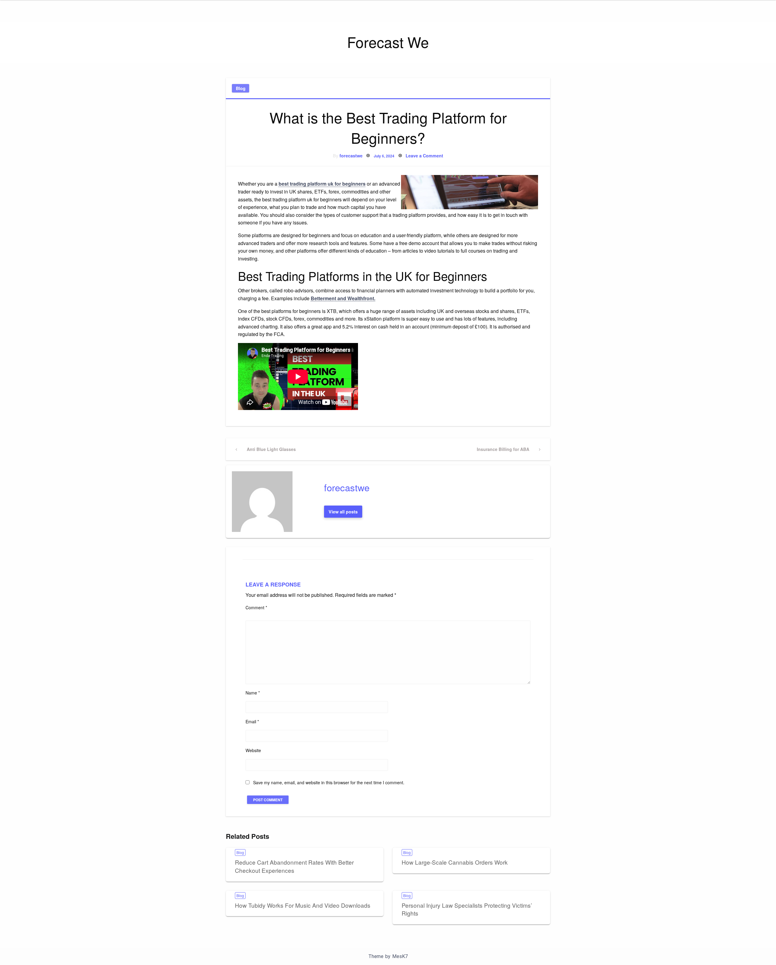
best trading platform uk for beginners (322, 183)
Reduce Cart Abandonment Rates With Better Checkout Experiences (294, 866)
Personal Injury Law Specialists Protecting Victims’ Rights (467, 909)
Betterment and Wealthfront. (343, 298)
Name (253, 693)
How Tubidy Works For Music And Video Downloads (302, 905)
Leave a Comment (424, 156)
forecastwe (351, 156)
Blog (241, 88)
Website (253, 750)
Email (252, 721)
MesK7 (400, 956)
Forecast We (388, 41)
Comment (256, 607)
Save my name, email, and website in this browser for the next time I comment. (328, 782)
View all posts (343, 512)
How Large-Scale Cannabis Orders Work (455, 862)
